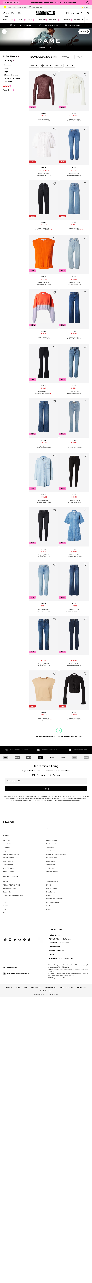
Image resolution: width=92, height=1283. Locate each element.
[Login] (72, 12)
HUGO (48, 885)
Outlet (9, 7)
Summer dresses (52, 871)
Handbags (6, 847)
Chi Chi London (51, 888)
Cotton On (7, 892)
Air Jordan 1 (7, 840)
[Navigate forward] (82, 20)
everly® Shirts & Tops (10, 858)
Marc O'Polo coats (9, 844)
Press (18, 987)
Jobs (25, 987)
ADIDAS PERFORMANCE (11, 885)
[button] (68, 57)
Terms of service (50, 987)
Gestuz (49, 906)
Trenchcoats (50, 851)
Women (6, 13)
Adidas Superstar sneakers (56, 854)
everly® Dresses (8, 868)
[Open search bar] (86, 20)
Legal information (66, 987)
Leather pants (8, 864)
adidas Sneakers (52, 840)
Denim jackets (8, 861)
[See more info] (44, 123)
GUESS (5, 906)
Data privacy (36, 987)
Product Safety (46, 991)
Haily (4, 909)
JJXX (4, 913)
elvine (5, 899)
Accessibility (81, 987)
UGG (4, 902)
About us (9, 987)
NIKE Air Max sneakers (11, 854)
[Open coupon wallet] (67, 12)
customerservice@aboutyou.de (22, 800)
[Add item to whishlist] (54, 74)
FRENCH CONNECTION (54, 899)
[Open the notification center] (77, 13)
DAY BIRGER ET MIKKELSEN (13, 895)
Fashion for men (8, 871)
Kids (19, 13)
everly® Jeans (51, 864)
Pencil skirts (50, 861)
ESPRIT (49, 895)
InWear (49, 909)
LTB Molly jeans (52, 858)
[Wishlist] (82, 12)
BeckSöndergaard (9, 888)
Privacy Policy (10, 798)
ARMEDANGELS (52, 881)
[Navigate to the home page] (16, 930)
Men (13, 13)
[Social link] (5, 939)
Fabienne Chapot (52, 902)
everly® (5, 881)
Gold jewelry (50, 868)
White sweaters (52, 844)
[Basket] (87, 12)
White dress (50, 847)
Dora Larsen (50, 892)
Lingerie (6, 851)
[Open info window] (87, 2)
